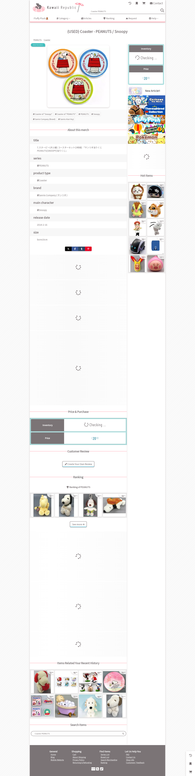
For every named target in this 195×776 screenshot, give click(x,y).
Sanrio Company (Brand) (45, 119)
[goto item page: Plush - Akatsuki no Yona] (155, 209)
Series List (105, 754)
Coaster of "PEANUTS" (66, 114)
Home (53, 754)
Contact (158, 3)
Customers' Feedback (135, 762)
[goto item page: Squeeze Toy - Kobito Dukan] (155, 263)
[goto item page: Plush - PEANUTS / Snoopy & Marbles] (90, 706)
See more (77, 524)
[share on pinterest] (88, 249)
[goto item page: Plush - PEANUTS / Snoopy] (66, 505)
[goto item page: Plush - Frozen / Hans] (137, 227)
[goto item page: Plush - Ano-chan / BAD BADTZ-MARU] (155, 191)
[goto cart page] (144, 3)
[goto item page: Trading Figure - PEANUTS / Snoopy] (66, 681)
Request (132, 18)
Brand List (105, 757)
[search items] (162, 10)
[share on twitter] (68, 249)
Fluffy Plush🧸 (41, 18)
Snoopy (96, 114)
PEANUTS (85, 114)
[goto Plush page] (146, 123)
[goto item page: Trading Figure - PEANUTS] (90, 681)
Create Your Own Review (79, 464)
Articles (87, 18)
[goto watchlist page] (136, 3)
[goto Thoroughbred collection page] (146, 114)
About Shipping (79, 757)
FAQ (127, 754)
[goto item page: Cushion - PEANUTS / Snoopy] (114, 681)
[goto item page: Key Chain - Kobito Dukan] (137, 263)
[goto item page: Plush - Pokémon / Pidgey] (137, 209)
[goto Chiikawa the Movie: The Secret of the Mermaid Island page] (146, 104)
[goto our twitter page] (98, 768)
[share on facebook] (75, 249)
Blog (53, 757)
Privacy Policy (78, 760)
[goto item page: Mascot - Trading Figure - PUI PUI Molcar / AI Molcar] (137, 245)
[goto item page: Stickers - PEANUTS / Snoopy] (42, 706)
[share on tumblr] (81, 249)
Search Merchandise (109, 760)
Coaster (43, 180)
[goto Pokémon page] (146, 143)
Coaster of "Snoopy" (43, 114)
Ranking (110, 18)
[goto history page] (129, 3)
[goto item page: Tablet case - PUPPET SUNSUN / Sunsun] (155, 245)
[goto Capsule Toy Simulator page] (146, 133)
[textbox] (76, 733)
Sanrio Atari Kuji (67, 119)
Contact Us (130, 757)
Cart (74, 754)
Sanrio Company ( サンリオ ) (53, 195)
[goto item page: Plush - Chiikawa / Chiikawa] (137, 191)
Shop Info (130, 760)
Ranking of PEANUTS (79, 487)
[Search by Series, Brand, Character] (123, 733)
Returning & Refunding (82, 762)
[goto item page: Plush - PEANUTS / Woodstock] (42, 505)
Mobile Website (57, 760)
